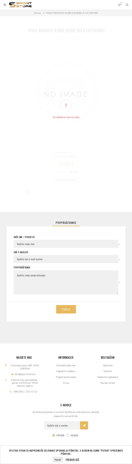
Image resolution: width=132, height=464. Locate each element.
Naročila (108, 365)
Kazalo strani (107, 382)
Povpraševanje (66, 223)
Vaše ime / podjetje (24, 237)
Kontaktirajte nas (65, 365)
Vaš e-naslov (21, 252)
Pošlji (66, 309)
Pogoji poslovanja (66, 376)
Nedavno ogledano (107, 376)
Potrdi (58, 459)
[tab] (66, 222)
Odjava (74, 435)
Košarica (121, 3)
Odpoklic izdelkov (65, 371)
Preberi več (72, 459)
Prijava (60, 435)
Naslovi (108, 371)
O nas (66, 382)
